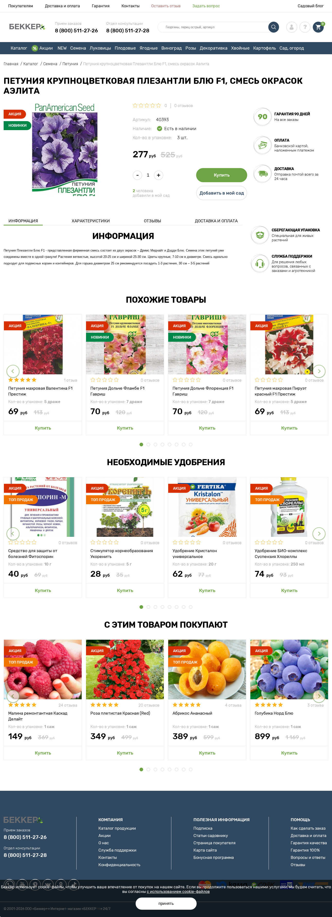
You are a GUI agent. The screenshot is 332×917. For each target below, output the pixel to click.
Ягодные (149, 48)
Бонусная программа (213, 857)
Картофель (264, 48)
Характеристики (91, 220)
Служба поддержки (117, 850)
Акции (46, 48)
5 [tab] (169, 444)
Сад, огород (292, 48)
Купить (222, 175)
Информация (23, 220)
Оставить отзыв (166, 6)
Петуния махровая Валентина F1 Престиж (40, 391)
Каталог (19, 48)
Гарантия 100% (305, 850)
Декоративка (213, 48)
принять (166, 903)
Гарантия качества (309, 842)
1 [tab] (141, 444)
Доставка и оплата (62, 6)
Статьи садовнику (210, 835)
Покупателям (20, 6)
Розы (190, 48)
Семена (78, 48)
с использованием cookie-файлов (178, 891)
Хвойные (240, 48)
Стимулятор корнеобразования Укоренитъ (121, 553)
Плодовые (125, 48)
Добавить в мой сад (222, 193)
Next (319, 371)
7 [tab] (183, 444)
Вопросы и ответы (308, 857)
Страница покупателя (214, 842)
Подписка (202, 828)
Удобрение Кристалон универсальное (195, 553)
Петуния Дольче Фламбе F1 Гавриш (117, 391)
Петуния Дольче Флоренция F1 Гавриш (203, 391)
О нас (103, 842)
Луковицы (100, 48)
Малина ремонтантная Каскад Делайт (37, 716)
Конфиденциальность (119, 864)
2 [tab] (148, 444)
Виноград (171, 48)
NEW (62, 48)
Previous (13, 371)
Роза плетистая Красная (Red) (120, 713)
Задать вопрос (206, 6)
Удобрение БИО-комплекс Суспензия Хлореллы (281, 553)
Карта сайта (205, 850)
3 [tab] (155, 444)
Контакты (131, 6)
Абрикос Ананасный (192, 713)
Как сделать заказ (308, 828)
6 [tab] (176, 444)
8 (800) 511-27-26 (76, 30)
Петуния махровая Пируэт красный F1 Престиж (281, 391)
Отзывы (152, 220)
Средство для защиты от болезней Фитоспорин (32, 553)
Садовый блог (311, 6)
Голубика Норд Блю (274, 713)
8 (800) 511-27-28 (127, 30)
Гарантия (101, 6)
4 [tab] (162, 444)
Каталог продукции (117, 828)
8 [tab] (190, 444)
